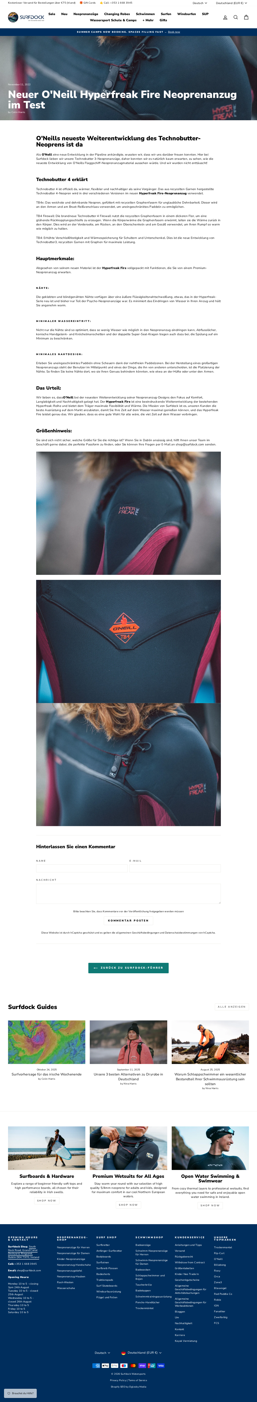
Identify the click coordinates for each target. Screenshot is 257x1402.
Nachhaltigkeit (183, 1323)
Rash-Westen (65, 1282)
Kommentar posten (128, 920)
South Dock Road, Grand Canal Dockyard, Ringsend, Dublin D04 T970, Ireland (23, 1252)
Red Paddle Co (223, 1294)
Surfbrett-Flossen (107, 1268)
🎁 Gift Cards (88, 3)
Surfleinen (102, 1262)
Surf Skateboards (106, 1286)
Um (177, 1317)
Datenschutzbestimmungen (181, 933)
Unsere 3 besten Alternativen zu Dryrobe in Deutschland (128, 1076)
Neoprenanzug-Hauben (71, 1276)
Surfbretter (103, 1245)
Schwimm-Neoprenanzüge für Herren (152, 1252)
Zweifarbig (220, 1317)
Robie (217, 1300)
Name (41, 860)
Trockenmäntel (145, 1308)
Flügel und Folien (106, 1297)
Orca (217, 1276)
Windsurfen (186, 14)
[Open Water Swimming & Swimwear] (210, 1148)
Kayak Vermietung (186, 1341)
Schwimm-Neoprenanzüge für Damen (152, 1262)
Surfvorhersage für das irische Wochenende (47, 1074)
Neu (64, 14)
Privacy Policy (118, 1380)
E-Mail (136, 860)
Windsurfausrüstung (108, 1291)
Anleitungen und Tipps (188, 1245)
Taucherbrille (144, 1285)
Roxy (217, 1271)
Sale (51, 14)
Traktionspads (104, 1280)
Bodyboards (103, 1256)
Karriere (180, 1335)
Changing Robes (117, 14)
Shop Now (46, 1200)
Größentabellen (184, 1268)
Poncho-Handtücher (148, 1302)
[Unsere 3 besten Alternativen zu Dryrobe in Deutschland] (128, 1042)
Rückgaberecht (184, 1256)
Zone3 (218, 1282)
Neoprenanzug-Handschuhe (74, 1265)
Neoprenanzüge (85, 14)
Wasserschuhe (66, 1288)
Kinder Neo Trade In (187, 1274)
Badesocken (143, 1270)
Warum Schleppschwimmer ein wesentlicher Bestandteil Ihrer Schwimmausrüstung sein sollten (210, 1079)
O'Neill (218, 1259)
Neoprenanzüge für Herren (73, 1247)
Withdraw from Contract (190, 1262)
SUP (205, 14)
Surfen (166, 14)
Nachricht (46, 880)
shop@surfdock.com (190, 444)
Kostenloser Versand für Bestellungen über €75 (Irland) (41, 3)
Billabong (220, 1265)
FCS (216, 1323)
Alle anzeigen (232, 1006)
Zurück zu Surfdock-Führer (131, 968)
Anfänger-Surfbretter (109, 1251)
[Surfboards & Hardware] (46, 1148)
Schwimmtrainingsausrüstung (153, 1296)
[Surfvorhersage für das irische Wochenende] (46, 1042)
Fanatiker (219, 1311)
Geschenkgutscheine (187, 1280)
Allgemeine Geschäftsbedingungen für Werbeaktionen (190, 1302)
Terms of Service (137, 1380)
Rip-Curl (219, 1253)
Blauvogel (220, 1288)
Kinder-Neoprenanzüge (71, 1259)
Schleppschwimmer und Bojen (150, 1277)
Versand (180, 1251)
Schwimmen (145, 14)
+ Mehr (148, 20)
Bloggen (180, 1311)
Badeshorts (103, 1274)
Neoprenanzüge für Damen (73, 1253)
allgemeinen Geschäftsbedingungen (137, 933)
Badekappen (143, 1290)
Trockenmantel (223, 1247)
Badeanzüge (143, 1245)
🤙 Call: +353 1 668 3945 (116, 3)
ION (216, 1305)
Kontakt (179, 1329)
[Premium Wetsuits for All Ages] (128, 1148)
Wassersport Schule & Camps (113, 20)
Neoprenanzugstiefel (69, 1271)
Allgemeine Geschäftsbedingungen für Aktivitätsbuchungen (190, 1289)
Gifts (163, 20)
